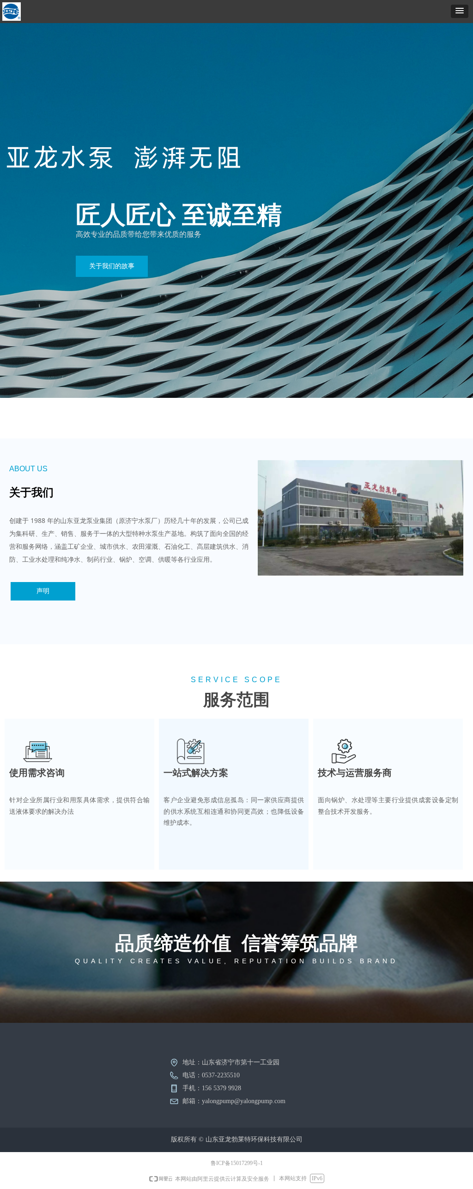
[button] (459, 11)
